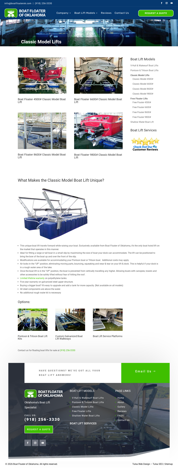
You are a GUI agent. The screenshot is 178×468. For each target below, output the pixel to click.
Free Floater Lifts (81, 411)
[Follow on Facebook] (162, 3)
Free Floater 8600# (142, 112)
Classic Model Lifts (82, 406)
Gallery (121, 406)
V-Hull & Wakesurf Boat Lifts (144, 65)
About (121, 402)
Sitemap (169, 464)
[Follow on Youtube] (172, 3)
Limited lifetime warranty (32, 278)
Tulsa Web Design (141, 464)
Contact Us (122, 12)
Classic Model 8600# (143, 89)
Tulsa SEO (158, 464)
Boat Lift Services (143, 130)
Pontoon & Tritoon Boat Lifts (144, 70)
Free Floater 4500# (142, 102)
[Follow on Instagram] (167, 3)
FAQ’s (121, 415)
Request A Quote (38, 429)
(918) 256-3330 (43, 3)
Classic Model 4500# (143, 79)
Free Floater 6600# (142, 107)
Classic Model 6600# (143, 84)
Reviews (106, 12)
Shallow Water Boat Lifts (86, 415)
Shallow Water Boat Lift (142, 122)
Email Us (143, 371)
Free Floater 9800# (142, 117)
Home (121, 398)
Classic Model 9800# (143, 93)
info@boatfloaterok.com (17, 3)
